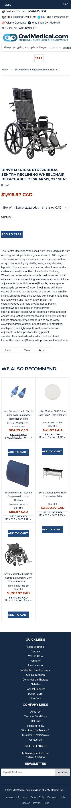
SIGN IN (7, 28)
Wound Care (35, 656)
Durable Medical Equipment (35, 670)
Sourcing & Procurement (55, 16)
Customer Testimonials (35, 735)
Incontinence (35, 665)
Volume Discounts (15, 22)
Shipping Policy (35, 725)
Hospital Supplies (35, 689)
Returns (35, 721)
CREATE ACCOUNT (25, 28)
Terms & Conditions (35, 716)
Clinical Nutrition (35, 675)
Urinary (35, 660)
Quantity (6, 217)
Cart (38, 58)
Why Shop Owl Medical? (45, 22)
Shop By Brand (35, 646)
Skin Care (35, 698)
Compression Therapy (35, 679)
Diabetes (35, 684)
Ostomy (35, 651)
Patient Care (35, 693)
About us (35, 711)
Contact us (35, 739)
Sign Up (62, 772)
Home (4, 69)
